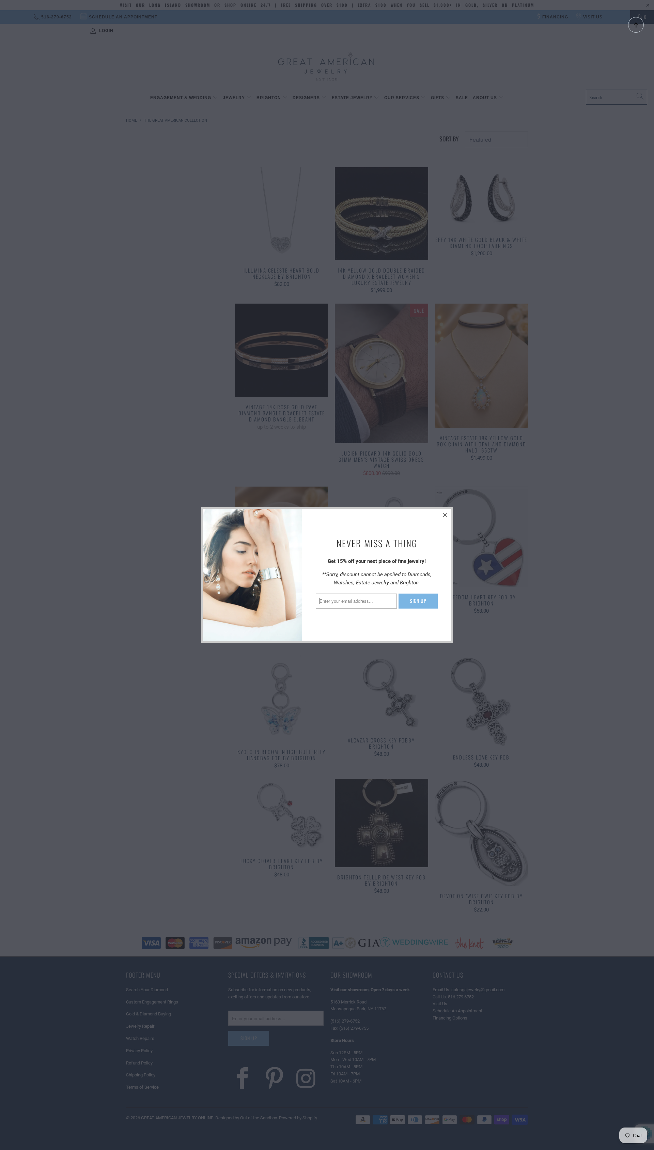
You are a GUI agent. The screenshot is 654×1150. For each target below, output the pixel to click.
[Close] (445, 515)
